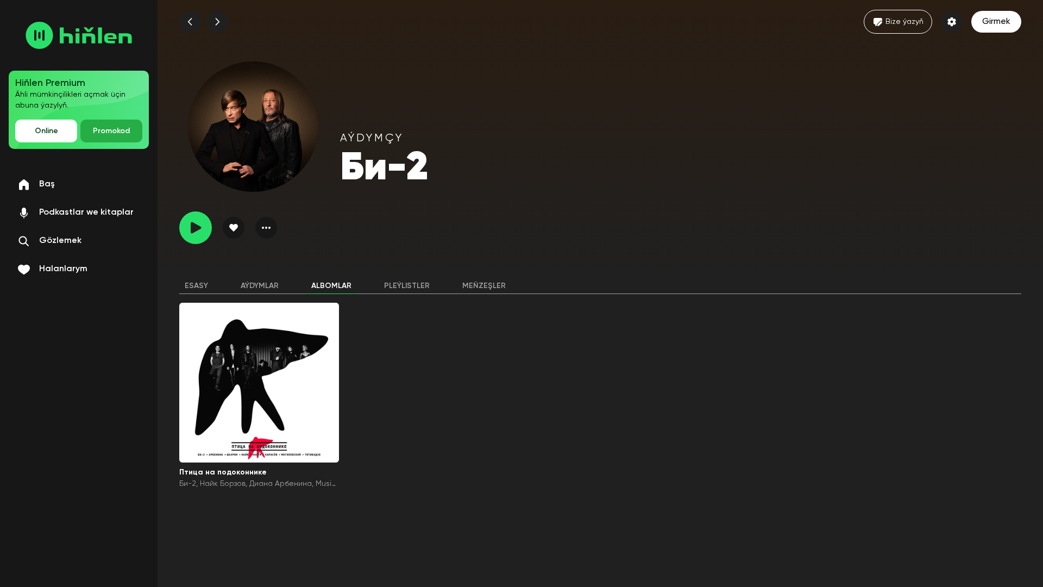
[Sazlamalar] (952, 22)
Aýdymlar (260, 286)
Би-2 (187, 484)
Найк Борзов (223, 484)
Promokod (111, 131)
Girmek (996, 21)
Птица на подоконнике (223, 472)
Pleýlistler (407, 286)
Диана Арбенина (280, 484)
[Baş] (79, 35)
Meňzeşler (484, 286)
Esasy (196, 286)
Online (46, 131)
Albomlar (331, 286)
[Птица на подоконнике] (259, 383)
